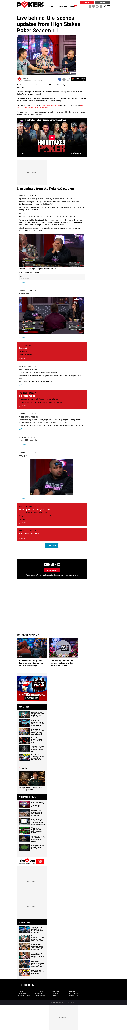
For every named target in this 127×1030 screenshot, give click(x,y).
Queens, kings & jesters (51, 105)
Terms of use (39, 991)
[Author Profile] (19, 79)
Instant (73, 6)
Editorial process (40, 995)
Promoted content (23, 993)
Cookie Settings (73, 995)
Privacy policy (56, 991)
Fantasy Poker (62, 6)
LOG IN (87, 2)
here (76, 575)
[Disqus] (52, 606)
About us (20, 991)
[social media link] (90, 6)
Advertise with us (40, 993)
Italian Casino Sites (24, 995)
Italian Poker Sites (73, 993)
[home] (30, 4)
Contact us (55, 993)
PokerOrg (26, 78)
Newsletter (55, 995)
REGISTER (102, 2)
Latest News (51, 6)
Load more (52, 545)
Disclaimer (71, 991)
